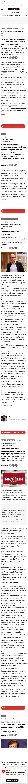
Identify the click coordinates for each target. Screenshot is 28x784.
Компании (24, 15)
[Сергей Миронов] (4, 418)
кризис (17, 222)
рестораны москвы (19, 31)
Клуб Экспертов (8, 5)
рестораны (9, 31)
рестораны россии (7, 35)
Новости (4, 15)
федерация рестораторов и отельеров (13, 228)
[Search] (26, 9)
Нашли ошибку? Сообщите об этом (14, 126)
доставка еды (9, 137)
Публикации (10, 15)
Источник (3, 114)
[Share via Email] (16, 57)
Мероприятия (17, 15)
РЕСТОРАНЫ (22, 5)
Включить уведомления (12, 780)
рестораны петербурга (9, 33)
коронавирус (9, 222)
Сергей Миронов (14, 417)
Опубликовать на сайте (14, 12)
